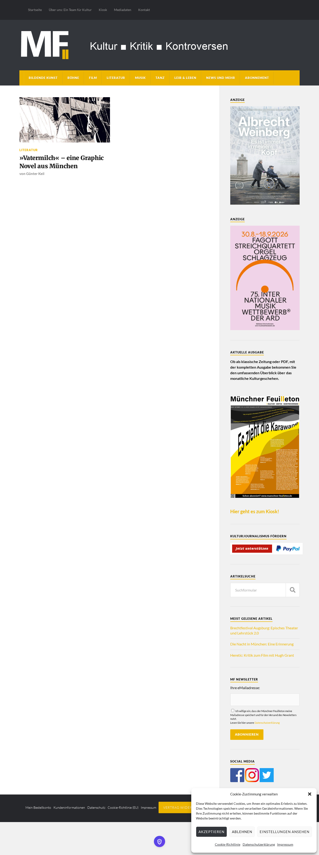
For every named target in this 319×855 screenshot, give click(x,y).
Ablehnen (242, 832)
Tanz (160, 78)
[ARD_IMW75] (265, 328)
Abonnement (257, 78)
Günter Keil (35, 173)
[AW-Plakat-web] (265, 203)
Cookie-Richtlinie (227, 844)
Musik (140, 78)
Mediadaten (122, 10)
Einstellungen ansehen (284, 832)
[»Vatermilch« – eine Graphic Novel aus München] (64, 119)
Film (93, 78)
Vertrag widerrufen (183, 807)
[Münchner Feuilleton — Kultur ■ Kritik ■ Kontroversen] (159, 44)
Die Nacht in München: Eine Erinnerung (262, 644)
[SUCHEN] (293, 590)
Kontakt (144, 10)
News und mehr (220, 78)
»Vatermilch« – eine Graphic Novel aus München (61, 162)
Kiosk (103, 10)
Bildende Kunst (43, 78)
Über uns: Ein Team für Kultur (70, 10)
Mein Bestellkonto (38, 807)
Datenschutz (96, 807)
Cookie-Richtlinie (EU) (123, 807)
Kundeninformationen (69, 807)
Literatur (116, 78)
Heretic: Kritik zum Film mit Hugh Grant (262, 655)
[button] (309, 794)
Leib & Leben (185, 78)
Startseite (35, 10)
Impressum (285, 844)
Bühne (73, 78)
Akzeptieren (211, 832)
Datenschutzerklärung (259, 844)
